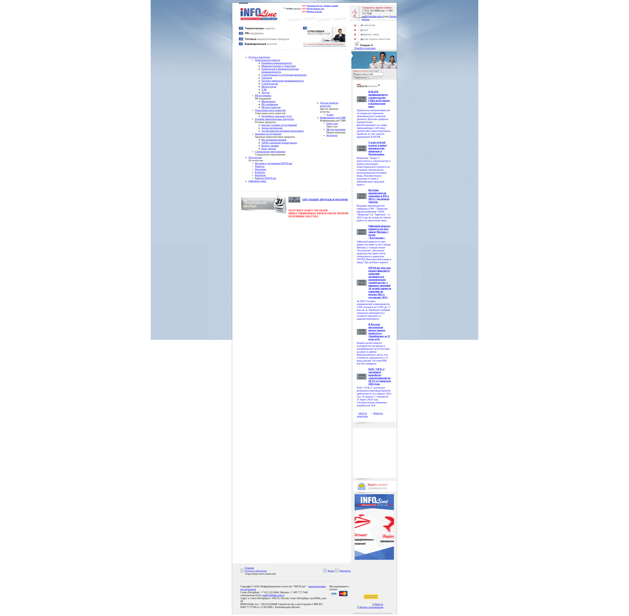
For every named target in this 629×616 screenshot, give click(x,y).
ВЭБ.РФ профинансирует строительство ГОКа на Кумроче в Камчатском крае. (379, 99)
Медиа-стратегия (270, 107)
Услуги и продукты (259, 57)
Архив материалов (271, 128)
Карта (331, 570)
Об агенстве (255, 157)
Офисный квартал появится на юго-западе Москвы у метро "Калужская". (379, 232)
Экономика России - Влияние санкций (322, 6)
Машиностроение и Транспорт (278, 66)
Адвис (330, 114)
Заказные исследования (268, 133)
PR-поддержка (263, 95)
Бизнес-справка (270, 145)
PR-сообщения (269, 104)
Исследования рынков (273, 139)
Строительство (269, 83)
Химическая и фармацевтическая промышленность (280, 70)
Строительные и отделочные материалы (283, 74)
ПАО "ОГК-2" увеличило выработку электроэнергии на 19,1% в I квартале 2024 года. (379, 376)
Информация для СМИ (333, 117)
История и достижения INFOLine (273, 163)
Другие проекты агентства (329, 104)
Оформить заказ (257, 181)
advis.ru (363, 413)
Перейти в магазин (365, 48)
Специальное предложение (270, 151)
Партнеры (260, 169)
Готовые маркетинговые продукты (274, 119)
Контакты (260, 175)
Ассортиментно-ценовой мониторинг (282, 131)
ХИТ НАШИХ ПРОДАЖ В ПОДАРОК (325, 199)
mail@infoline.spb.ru (373, 16)
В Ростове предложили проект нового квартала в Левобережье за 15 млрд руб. (379, 332)
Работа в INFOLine (265, 178)
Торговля (266, 77)
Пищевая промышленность (276, 63)
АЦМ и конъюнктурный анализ (279, 142)
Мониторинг (268, 101)
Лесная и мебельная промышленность (282, 80)
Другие (265, 92)
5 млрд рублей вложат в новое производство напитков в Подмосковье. (377, 148)
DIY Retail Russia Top (315, 9)
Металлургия (268, 86)
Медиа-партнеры (335, 129)
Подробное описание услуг (276, 116)
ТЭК (264, 89)
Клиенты (260, 172)
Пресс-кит (332, 123)
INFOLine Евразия (314, 12)
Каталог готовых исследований (279, 125)
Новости (260, 166)
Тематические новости (267, 60)
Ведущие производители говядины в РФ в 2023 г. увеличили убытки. (378, 196)
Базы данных (268, 148)
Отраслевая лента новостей (270, 110)
